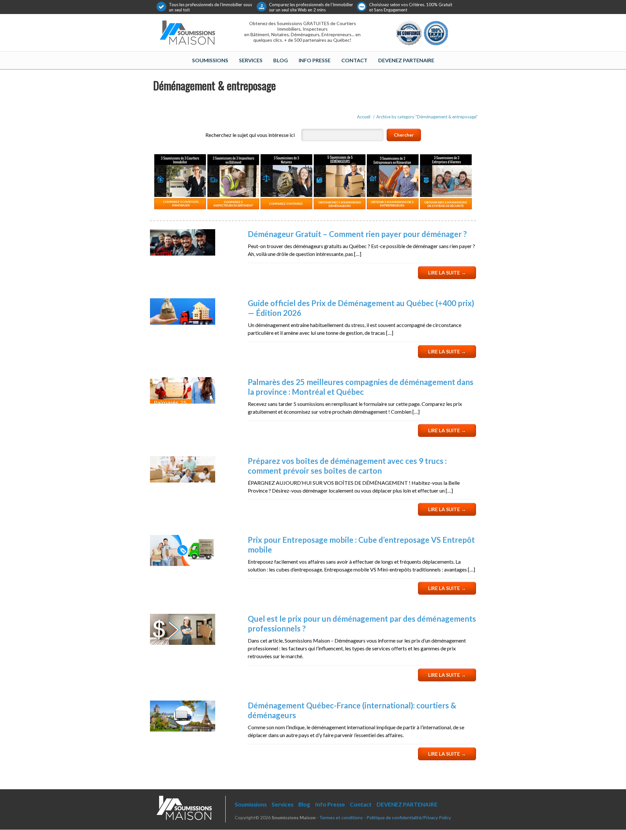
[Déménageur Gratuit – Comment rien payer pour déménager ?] (182, 253)
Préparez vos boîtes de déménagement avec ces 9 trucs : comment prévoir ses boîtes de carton (347, 465)
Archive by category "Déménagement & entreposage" (427, 116)
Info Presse (315, 60)
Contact (354, 60)
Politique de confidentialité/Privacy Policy (408, 817)
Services (250, 60)
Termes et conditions (341, 817)
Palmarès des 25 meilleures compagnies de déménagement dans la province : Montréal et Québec (360, 386)
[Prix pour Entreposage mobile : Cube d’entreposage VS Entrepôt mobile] (182, 564)
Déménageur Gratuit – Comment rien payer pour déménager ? (357, 234)
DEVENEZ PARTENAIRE (406, 60)
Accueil (363, 116)
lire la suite (447, 272)
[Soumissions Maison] (187, 31)
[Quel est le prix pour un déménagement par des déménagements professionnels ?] (182, 643)
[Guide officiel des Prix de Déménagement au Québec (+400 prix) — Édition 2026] (182, 322)
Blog (280, 60)
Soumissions (210, 60)
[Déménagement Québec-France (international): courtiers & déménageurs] (182, 729)
